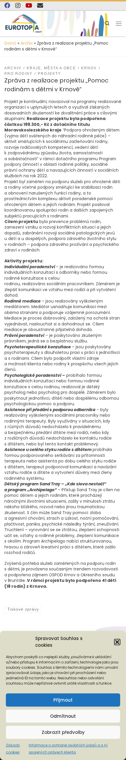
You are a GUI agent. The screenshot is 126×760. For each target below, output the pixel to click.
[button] (117, 642)
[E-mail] (40, 5)
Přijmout (63, 700)
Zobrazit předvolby (63, 732)
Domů (10, 43)
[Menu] (119, 23)
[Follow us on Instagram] (18, 5)
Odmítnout (63, 716)
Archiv (27, 43)
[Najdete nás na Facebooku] (7, 5)
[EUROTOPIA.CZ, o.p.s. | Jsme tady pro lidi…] (23, 23)
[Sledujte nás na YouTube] (28, 5)
